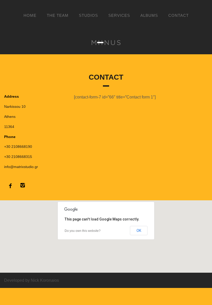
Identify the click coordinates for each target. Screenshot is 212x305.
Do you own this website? (83, 231)
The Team (58, 15)
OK (139, 230)
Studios (88, 15)
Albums (149, 15)
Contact (178, 15)
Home (30, 15)
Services (119, 15)
